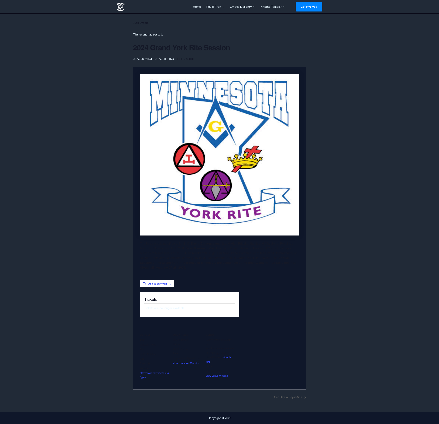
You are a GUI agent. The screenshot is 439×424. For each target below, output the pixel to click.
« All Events (141, 23)
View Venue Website (217, 375)
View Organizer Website (186, 363)
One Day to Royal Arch (288, 397)
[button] (222, 6)
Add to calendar (157, 283)
